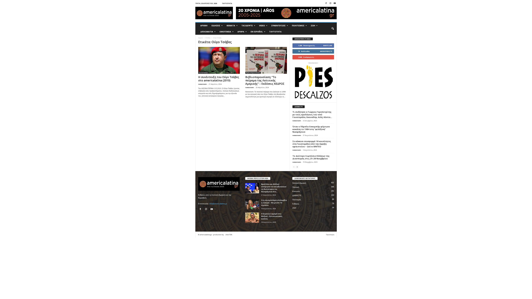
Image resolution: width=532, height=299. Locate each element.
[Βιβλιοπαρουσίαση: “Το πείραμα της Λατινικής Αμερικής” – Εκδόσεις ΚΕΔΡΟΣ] (266, 60)
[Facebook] (326, 3)
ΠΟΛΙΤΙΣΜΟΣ (298, 25)
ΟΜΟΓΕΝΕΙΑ (225, 31)
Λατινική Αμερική (299, 183)
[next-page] (297, 166)
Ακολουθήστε (326, 51)
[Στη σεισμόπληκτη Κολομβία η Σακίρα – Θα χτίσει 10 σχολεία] (252, 204)
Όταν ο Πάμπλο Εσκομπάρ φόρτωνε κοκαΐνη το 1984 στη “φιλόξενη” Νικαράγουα (311, 129)
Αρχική (200, 38)
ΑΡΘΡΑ (240, 31)
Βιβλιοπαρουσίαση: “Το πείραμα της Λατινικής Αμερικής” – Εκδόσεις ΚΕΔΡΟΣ (264, 80)
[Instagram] (330, 3)
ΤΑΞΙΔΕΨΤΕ (247, 25)
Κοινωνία (296, 191)
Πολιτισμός (296, 200)
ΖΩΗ (313, 25)
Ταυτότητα (227, 3)
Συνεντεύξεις (203, 73)
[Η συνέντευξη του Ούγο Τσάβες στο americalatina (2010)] (219, 60)
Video (262, 25)
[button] (333, 29)
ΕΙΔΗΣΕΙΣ (216, 25)
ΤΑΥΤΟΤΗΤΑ (275, 31)
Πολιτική (295, 187)
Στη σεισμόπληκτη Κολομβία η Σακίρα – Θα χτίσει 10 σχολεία (274, 202)
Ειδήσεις (295, 204)
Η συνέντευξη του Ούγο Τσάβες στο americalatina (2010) (218, 78)
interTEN (229, 235)
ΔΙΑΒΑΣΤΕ (296, 195)
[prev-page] (293, 166)
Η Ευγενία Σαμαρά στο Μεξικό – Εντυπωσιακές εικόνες (271, 216)
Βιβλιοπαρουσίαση (253, 73)
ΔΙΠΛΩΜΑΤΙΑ (206, 31)
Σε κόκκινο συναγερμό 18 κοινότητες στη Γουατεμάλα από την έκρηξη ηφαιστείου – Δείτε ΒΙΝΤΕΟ (311, 144)
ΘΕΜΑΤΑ (231, 25)
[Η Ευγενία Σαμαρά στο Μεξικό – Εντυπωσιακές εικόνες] (252, 217)
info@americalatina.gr (218, 204)
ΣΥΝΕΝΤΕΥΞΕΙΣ (278, 25)
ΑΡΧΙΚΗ (203, 25)
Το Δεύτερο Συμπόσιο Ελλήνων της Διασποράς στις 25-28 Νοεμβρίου (310, 157)
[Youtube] (334, 3)
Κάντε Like (327, 45)
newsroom (202, 84)
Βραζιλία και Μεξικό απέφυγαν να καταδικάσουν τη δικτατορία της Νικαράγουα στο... (273, 188)
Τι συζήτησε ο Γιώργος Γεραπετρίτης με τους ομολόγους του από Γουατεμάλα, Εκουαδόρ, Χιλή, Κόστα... (312, 114)
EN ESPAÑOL (257, 31)
